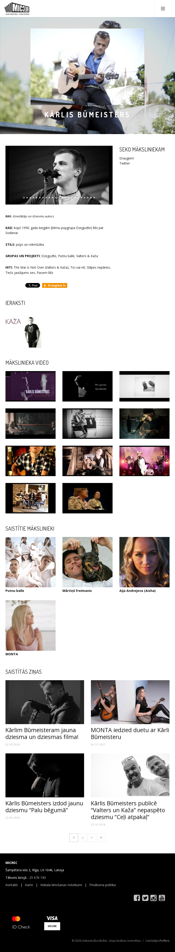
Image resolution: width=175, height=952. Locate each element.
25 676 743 (37, 877)
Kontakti (11, 885)
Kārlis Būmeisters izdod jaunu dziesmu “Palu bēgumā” (44, 806)
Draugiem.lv (56, 285)
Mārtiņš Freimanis (77, 590)
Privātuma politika (102, 885)
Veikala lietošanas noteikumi (61, 885)
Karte (29, 885)
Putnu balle (14, 590)
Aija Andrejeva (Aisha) (137, 590)
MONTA (11, 654)
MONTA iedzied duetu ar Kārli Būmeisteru (130, 733)
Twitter (124, 163)
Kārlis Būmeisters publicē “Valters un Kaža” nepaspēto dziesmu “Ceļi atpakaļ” (128, 810)
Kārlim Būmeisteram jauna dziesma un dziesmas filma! (42, 733)
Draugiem (126, 158)
